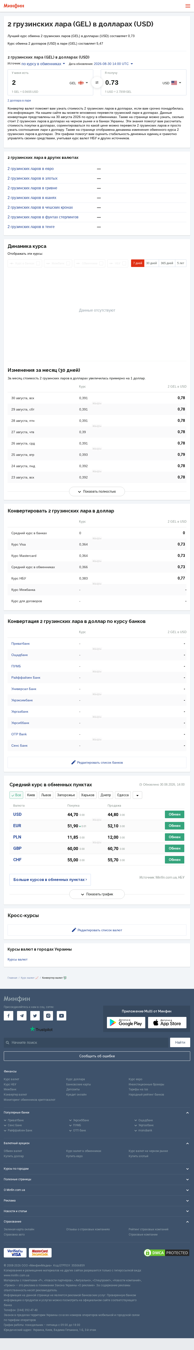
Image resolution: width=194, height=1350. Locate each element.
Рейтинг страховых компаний (148, 1229)
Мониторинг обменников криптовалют (29, 1099)
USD (17, 814)
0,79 (181, 455)
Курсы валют (17, 959)
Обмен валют (13, 1151)
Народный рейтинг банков (146, 1094)
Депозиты (73, 1089)
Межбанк (10, 1089)
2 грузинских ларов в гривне (32, 188)
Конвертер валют (15, 1094)
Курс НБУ (10, 1084)
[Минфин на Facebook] (8, 1015)
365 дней (167, 263)
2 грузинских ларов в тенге (31, 227)
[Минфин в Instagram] (48, 1015)
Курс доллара (75, 1079)
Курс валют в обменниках (83, 1151)
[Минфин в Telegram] (21, 1015)
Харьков (87, 795)
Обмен (175, 814)
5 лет (180, 263)
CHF (17, 859)
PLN (17, 836)
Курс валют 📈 (30, 977)
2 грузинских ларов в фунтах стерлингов (43, 217)
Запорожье (66, 795)
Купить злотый (138, 1156)
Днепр (106, 795)
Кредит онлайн (76, 1094)
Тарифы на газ (138, 1089)
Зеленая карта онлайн (19, 1229)
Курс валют (11, 1079)
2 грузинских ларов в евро (31, 169)
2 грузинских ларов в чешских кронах (40, 207)
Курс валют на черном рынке (148, 1151)
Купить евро (74, 1156)
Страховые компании (143, 1234)
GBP (17, 848)
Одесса (123, 795)
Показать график (99, 894)
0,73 (181, 544)
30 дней (151, 263)
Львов (46, 795)
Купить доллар (14, 1156)
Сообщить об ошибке (97, 1056)
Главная (12, 977)
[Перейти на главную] (14, 6)
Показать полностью (99, 491)
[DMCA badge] (166, 1252)
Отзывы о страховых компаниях (88, 1229)
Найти (180, 1042)
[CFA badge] (64, 1252)
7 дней (137, 263)
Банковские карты (78, 1084)
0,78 (181, 398)
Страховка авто (14, 1234)
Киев (31, 795)
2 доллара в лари (19, 100)
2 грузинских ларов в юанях (32, 198)
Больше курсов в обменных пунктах (49, 879)
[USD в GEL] (97, 82)
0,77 (181, 578)
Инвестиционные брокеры (146, 1084)
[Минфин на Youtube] (61, 1015)
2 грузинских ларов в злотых (32, 178)
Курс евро (135, 1079)
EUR (17, 825)
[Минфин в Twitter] (35, 1015)
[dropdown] (137, 795)
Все (18, 795)
